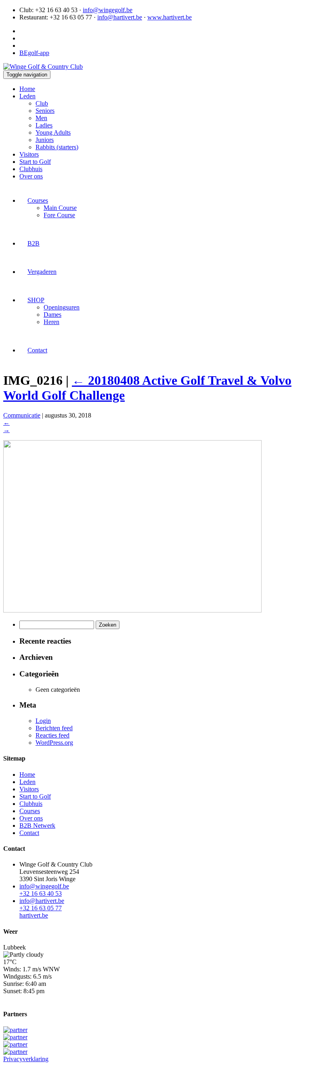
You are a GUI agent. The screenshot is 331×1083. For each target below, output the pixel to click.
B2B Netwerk (37, 825)
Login (43, 720)
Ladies (44, 125)
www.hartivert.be (169, 17)
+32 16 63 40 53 (40, 893)
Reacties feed (52, 735)
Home (27, 88)
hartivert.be (33, 915)
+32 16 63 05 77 (40, 908)
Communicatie (21, 415)
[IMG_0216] (132, 610)
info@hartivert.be (119, 17)
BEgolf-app (34, 52)
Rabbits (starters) (57, 147)
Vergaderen (42, 271)
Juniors (45, 139)
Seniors (45, 110)
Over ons (31, 176)
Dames (52, 314)
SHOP (35, 300)
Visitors (29, 154)
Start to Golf (35, 161)
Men (41, 117)
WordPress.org (54, 742)
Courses (37, 200)
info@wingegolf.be (107, 9)
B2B (33, 243)
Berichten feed (54, 728)
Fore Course (59, 215)
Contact (37, 350)
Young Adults (53, 132)
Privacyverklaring (25, 1058)
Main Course (60, 207)
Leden (27, 96)
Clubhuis (30, 168)
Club (42, 103)
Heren (51, 321)
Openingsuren (62, 307)
